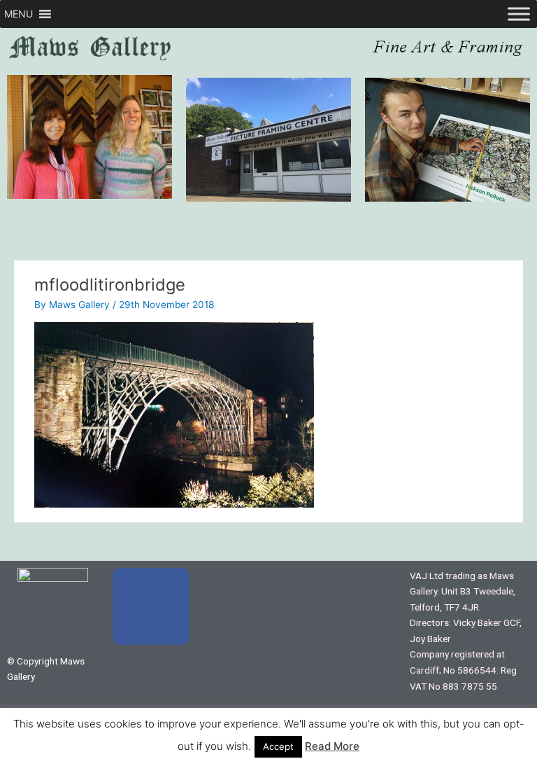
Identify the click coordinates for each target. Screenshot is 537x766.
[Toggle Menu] (519, 13)
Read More (332, 746)
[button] (18, 14)
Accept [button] (278, 746)
